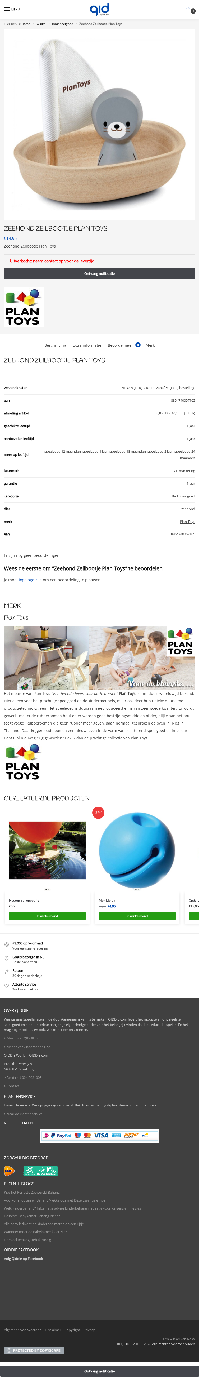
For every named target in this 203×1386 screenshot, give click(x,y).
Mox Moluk (107, 900)
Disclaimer (53, 1329)
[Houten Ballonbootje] (47, 850)
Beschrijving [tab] (55, 345)
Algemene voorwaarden (22, 1329)
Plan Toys (187, 521)
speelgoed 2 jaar (160, 451)
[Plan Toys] (24, 307)
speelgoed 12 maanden (62, 451)
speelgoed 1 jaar (95, 451)
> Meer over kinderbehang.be (27, 1046)
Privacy (89, 1329)
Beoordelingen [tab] (123, 345)
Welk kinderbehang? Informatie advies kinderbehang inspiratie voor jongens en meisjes (72, 1208)
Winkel (41, 24)
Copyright (72, 1329)
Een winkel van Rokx (179, 1338)
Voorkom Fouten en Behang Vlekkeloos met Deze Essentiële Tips (54, 1200)
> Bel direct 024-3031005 (22, 1077)
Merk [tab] (150, 345)
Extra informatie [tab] (87, 345)
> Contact (11, 1086)
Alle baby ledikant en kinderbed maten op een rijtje (44, 1223)
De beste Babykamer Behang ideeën (32, 1215)
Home (25, 24)
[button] (189, 10)
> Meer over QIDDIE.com (23, 1038)
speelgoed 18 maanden (127, 451)
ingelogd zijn (30, 579)
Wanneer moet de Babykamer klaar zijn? (35, 1231)
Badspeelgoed (62, 24)
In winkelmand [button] (47, 916)
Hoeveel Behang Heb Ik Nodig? (28, 1239)
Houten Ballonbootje (24, 900)
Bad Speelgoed (183, 496)
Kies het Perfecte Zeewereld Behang (32, 1192)
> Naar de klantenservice (23, 1113)
